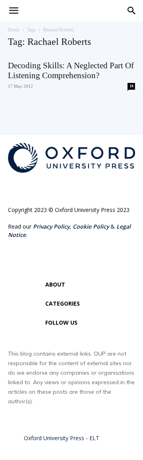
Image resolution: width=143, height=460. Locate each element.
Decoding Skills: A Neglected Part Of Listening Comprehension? (71, 70)
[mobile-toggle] (13, 10)
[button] (132, 10)
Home (13, 30)
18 (131, 86)
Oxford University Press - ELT (61, 438)
